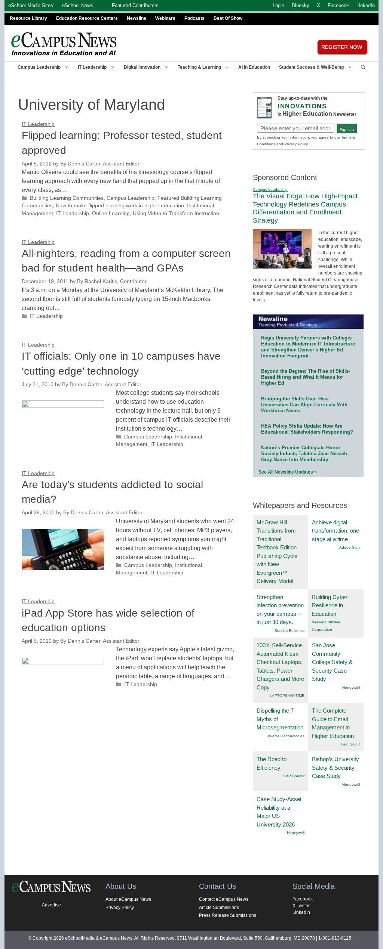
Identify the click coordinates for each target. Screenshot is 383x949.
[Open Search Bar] (363, 67)
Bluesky (300, 5)
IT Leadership (92, 67)
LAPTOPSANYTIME (287, 696)
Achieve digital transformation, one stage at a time (335, 530)
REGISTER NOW (341, 47)
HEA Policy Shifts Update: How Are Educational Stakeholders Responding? (307, 429)
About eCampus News (128, 899)
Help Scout (350, 744)
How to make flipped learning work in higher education (120, 205)
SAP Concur (293, 776)
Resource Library (28, 18)
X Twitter (301, 905)
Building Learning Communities (67, 198)
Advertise (51, 905)
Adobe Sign (349, 547)
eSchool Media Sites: (31, 5)
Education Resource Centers (87, 18)
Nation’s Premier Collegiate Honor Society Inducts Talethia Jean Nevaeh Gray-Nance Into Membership (304, 453)
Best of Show (228, 18)
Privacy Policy (119, 907)
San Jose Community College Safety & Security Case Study (332, 662)
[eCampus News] (64, 44)
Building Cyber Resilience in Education (329, 605)
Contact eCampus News (223, 899)
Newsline (136, 18)
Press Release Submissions (227, 915)
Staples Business (289, 631)
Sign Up (347, 129)
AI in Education (254, 67)
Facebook (302, 899)
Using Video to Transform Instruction (176, 213)
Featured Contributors (135, 5)
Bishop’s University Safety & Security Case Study (335, 767)
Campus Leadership (39, 67)
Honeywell (351, 687)
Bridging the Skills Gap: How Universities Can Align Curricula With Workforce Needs (304, 404)
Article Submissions (219, 907)
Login (278, 5)
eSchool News (77, 5)
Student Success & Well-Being (311, 67)
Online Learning (111, 213)
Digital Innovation (142, 67)
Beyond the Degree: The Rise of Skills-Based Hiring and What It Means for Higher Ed (305, 377)
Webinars (165, 18)
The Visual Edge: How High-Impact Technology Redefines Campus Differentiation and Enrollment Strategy (305, 208)
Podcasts (194, 18)
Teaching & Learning (199, 67)
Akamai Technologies (286, 736)
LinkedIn (301, 912)
